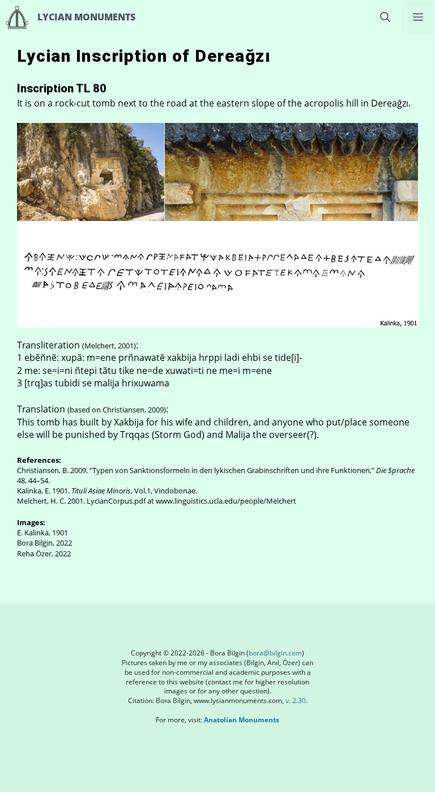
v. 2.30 (295, 700)
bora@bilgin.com (275, 653)
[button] (385, 18)
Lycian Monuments (86, 17)
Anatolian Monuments (241, 720)
